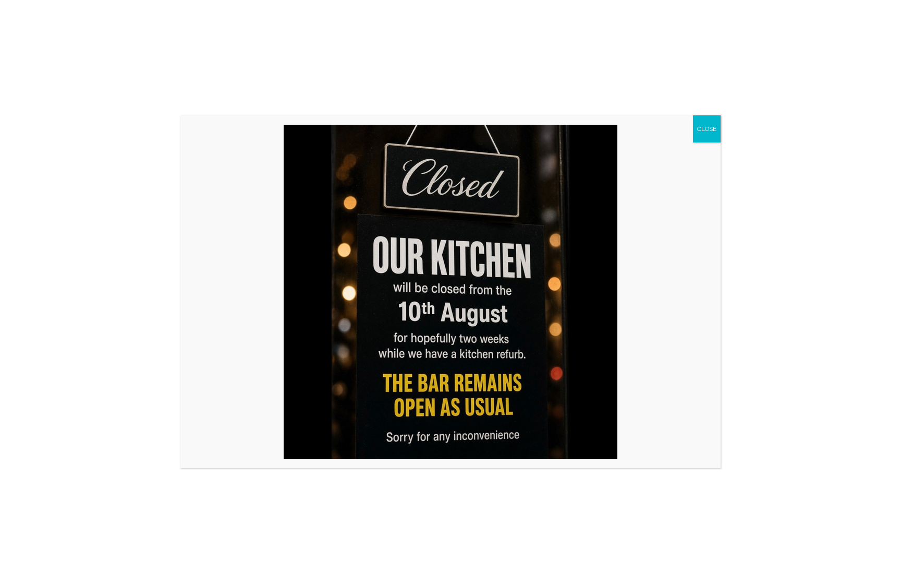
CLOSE (706, 129)
